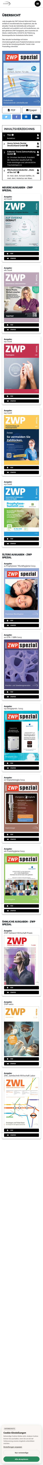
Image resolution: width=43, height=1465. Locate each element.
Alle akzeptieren (21, 1459)
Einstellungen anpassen (12, 1447)
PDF (13, 110)
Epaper (33, 110)
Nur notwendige (21, 1453)
